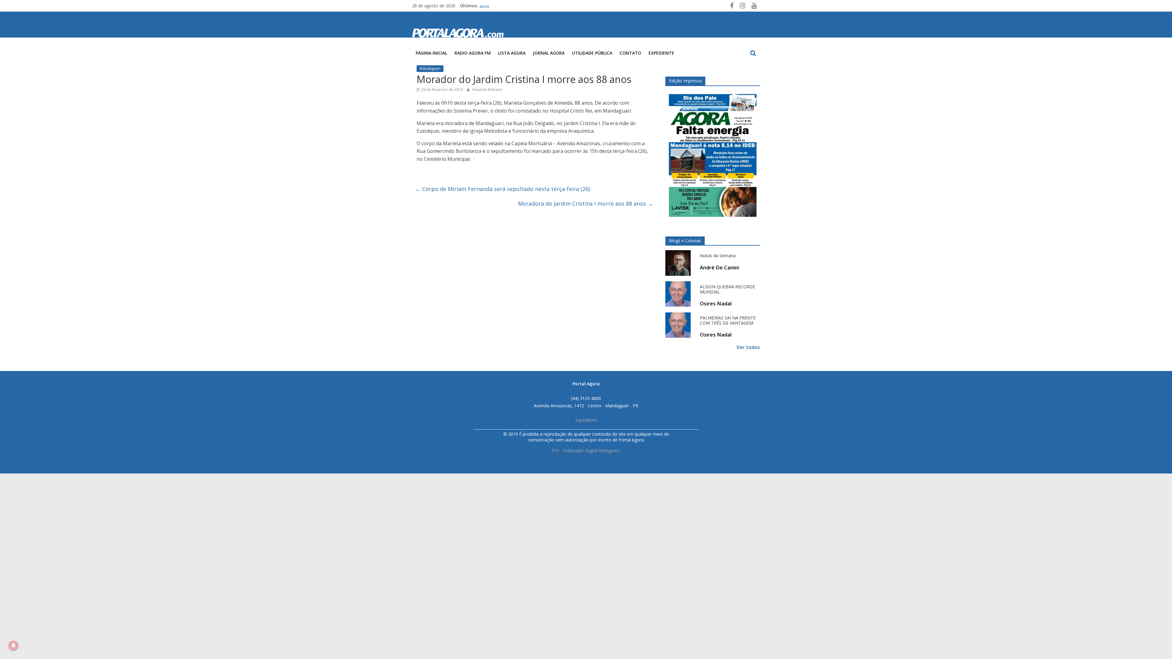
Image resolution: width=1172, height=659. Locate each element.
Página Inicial (431, 53)
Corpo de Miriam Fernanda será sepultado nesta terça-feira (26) (502, 189)
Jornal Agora (549, 53)
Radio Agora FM (472, 53)
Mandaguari (430, 68)
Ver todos (748, 347)
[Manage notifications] (13, 645)
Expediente (661, 53)
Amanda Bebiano (487, 89)
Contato (630, 53)
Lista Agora (512, 53)
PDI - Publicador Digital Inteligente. (586, 450)
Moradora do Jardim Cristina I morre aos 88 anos (585, 203)
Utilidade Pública (592, 53)
